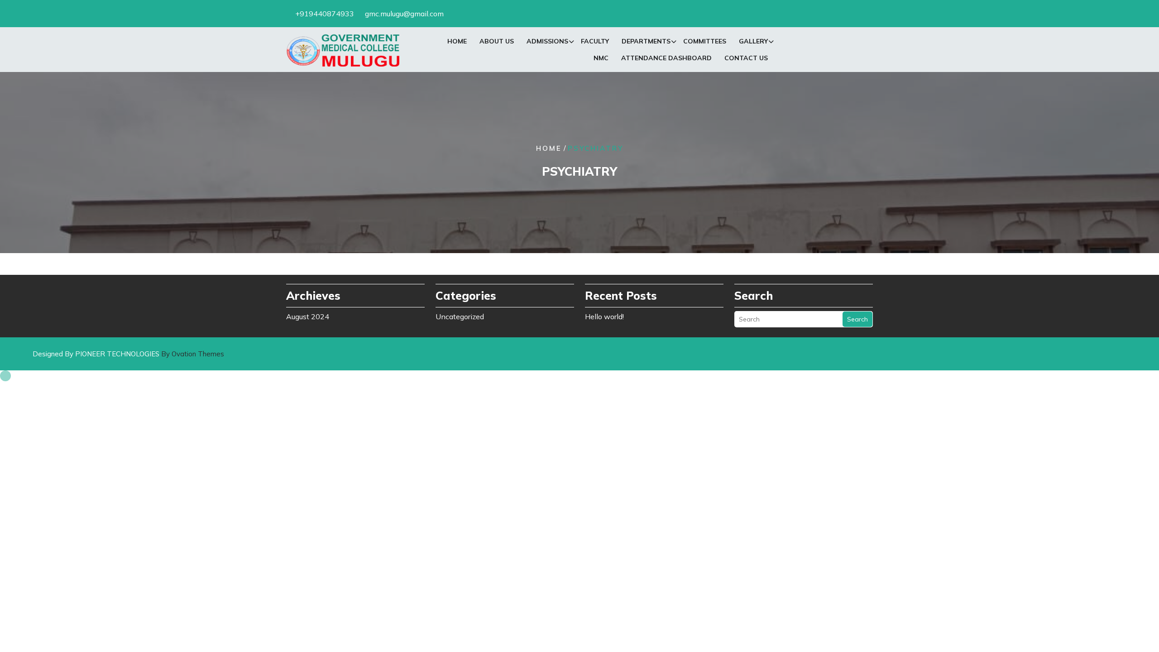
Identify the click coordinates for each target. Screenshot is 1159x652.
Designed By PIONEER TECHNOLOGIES (128, 354)
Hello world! (604, 316)
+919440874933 (324, 13)
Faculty (595, 41)
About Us (496, 41)
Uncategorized (460, 316)
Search (857, 319)
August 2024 (307, 316)
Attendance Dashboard (666, 58)
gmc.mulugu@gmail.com (404, 13)
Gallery (753, 41)
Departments (646, 41)
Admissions (547, 41)
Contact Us (746, 58)
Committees (704, 41)
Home (457, 41)
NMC (601, 58)
